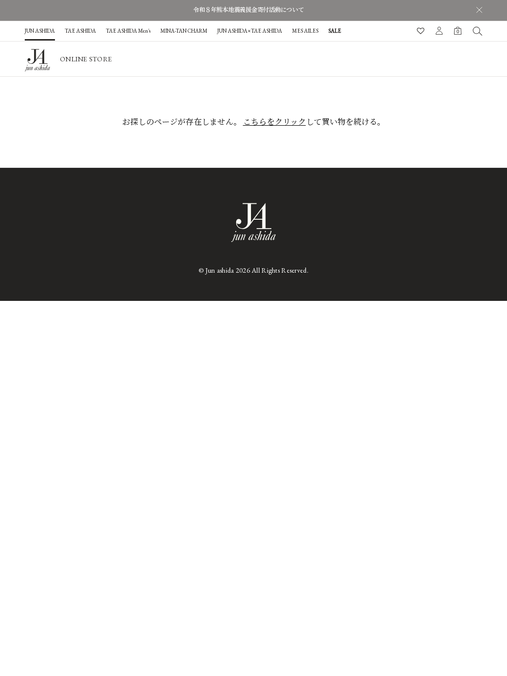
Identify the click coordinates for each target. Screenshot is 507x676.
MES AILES (305, 30)
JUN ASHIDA (40, 30)
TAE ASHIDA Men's (128, 30)
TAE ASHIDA (80, 30)
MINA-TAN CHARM (183, 30)
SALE (334, 30)
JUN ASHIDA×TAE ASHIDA (249, 30)
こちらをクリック (274, 122)
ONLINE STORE (86, 58)
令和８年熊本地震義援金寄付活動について (248, 10)
